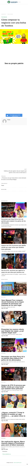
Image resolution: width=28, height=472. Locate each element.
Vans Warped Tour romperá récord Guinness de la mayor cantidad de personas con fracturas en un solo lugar (12, 302)
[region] (14, 7)
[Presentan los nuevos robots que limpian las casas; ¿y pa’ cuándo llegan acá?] (14, 318)
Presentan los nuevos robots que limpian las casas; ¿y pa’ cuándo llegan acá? (12, 331)
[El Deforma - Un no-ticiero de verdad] (14, 2)
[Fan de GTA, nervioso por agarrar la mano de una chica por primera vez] (14, 261)
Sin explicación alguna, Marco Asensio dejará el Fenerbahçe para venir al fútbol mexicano (13, 443)
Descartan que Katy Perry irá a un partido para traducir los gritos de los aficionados (13, 221)
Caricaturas (10, 14)
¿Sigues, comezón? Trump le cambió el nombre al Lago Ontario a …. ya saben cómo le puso (13, 415)
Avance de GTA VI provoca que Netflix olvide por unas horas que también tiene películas (13, 247)
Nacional (3, 353)
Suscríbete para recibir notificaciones (15, 115)
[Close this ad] (27, 464)
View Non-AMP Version (17, 462)
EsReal (3, 326)
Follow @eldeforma (6, 454)
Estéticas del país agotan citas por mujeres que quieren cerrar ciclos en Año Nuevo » (15, 171)
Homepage (3, 14)
